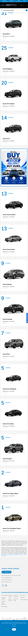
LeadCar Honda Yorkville (3, 619)
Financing (17, 592)
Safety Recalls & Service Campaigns (25, 619)
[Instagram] (6, 585)
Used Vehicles (4, 595)
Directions (22, 597)
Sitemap (13, 619)
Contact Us (7, 572)
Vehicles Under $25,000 (3, 602)
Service (11, 592)
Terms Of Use (10, 619)
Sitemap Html (17, 619)
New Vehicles (4, 606)
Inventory (4, 592)
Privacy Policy (6, 619)
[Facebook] (2, 585)
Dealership (24, 592)
